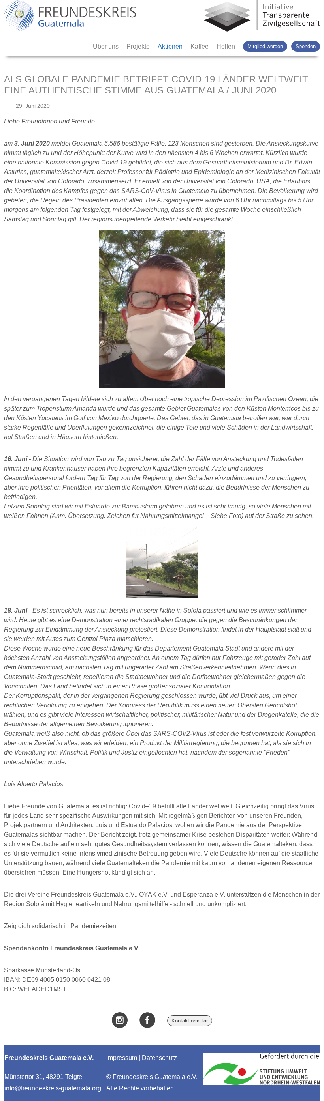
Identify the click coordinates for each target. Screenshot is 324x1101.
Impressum (121, 1057)
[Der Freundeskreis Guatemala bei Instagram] (120, 1021)
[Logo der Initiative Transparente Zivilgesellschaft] (262, 16)
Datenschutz (159, 1057)
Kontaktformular (189, 1021)
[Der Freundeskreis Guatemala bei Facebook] (147, 1021)
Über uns (106, 46)
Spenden (306, 46)
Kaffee (199, 46)
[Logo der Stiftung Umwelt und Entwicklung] (261, 1084)
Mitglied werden (265, 46)
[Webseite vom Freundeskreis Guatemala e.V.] (70, 16)
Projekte (138, 46)
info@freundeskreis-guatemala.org (52, 1088)
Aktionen (170, 46)
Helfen (226, 46)
